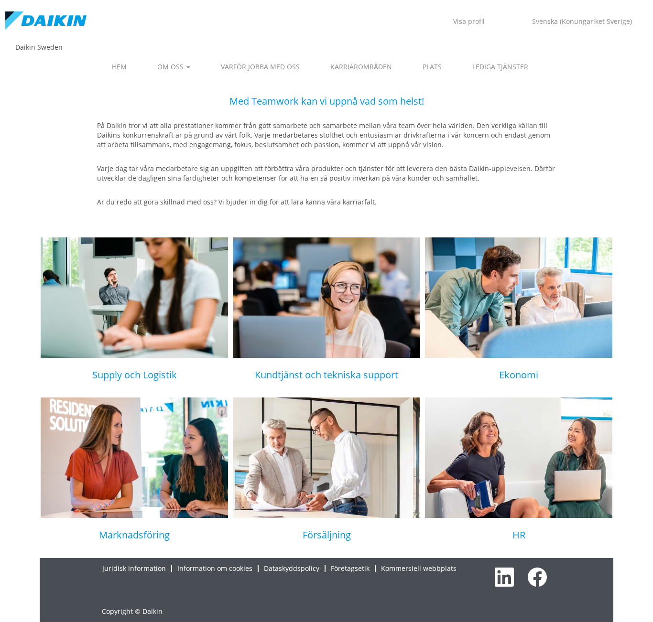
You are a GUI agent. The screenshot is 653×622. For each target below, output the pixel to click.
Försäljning (327, 534)
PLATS (432, 66)
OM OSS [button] (171, 66)
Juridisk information (134, 568)
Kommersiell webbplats (419, 568)
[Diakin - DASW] (46, 21)
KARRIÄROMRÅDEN (361, 66)
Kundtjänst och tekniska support (326, 374)
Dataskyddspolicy (291, 568)
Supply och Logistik (134, 374)
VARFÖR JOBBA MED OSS (260, 66)
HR (518, 534)
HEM (119, 66)
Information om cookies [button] (214, 568)
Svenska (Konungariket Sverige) (582, 21)
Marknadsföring (134, 534)
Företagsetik (350, 568)
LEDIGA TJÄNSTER (500, 66)
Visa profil (469, 21)
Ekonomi (518, 374)
